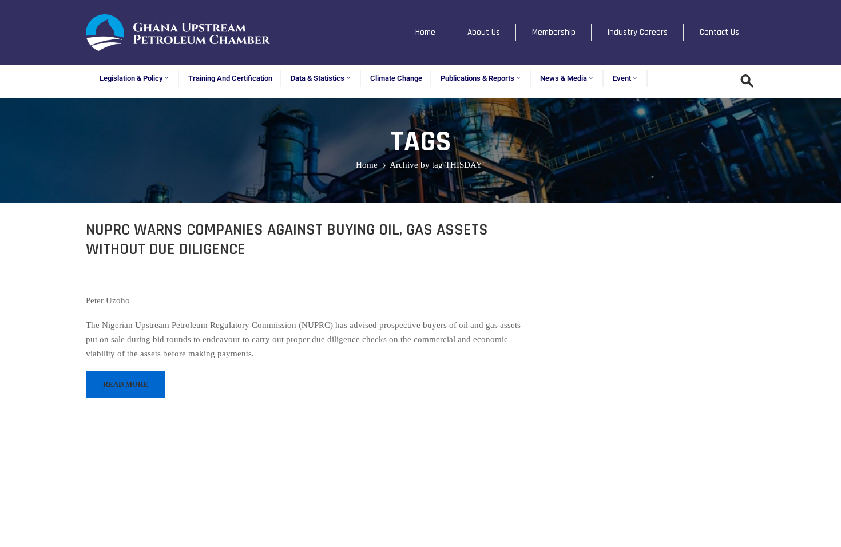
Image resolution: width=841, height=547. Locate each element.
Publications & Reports (477, 78)
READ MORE (125, 384)
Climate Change (396, 78)
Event (622, 78)
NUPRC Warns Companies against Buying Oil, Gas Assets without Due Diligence (287, 240)
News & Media (563, 78)
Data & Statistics (317, 78)
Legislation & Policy (131, 78)
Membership (554, 32)
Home (425, 32)
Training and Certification (230, 78)
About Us (483, 32)
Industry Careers (638, 32)
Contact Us (719, 32)
